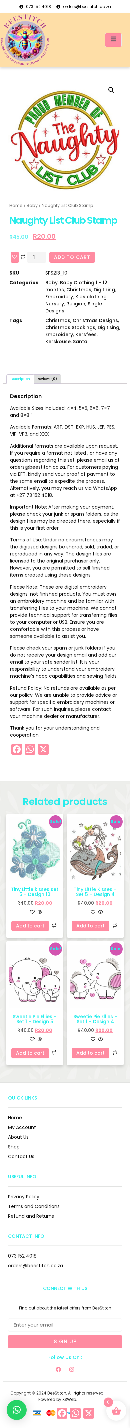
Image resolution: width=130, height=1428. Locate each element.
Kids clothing (91, 296)
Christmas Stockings (70, 327)
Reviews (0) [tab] (47, 378)
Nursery (54, 303)
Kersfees (86, 334)
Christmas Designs (95, 320)
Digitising (108, 327)
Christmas (78, 289)
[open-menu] (113, 40)
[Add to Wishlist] (15, 257)
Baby (32, 205)
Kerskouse (58, 341)
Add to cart (72, 257)
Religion (75, 303)
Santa (80, 341)
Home (16, 205)
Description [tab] (20, 378)
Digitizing (104, 289)
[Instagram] (71, 1369)
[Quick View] (39, 912)
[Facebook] (58, 1369)
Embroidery (59, 296)
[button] (111, 90)
